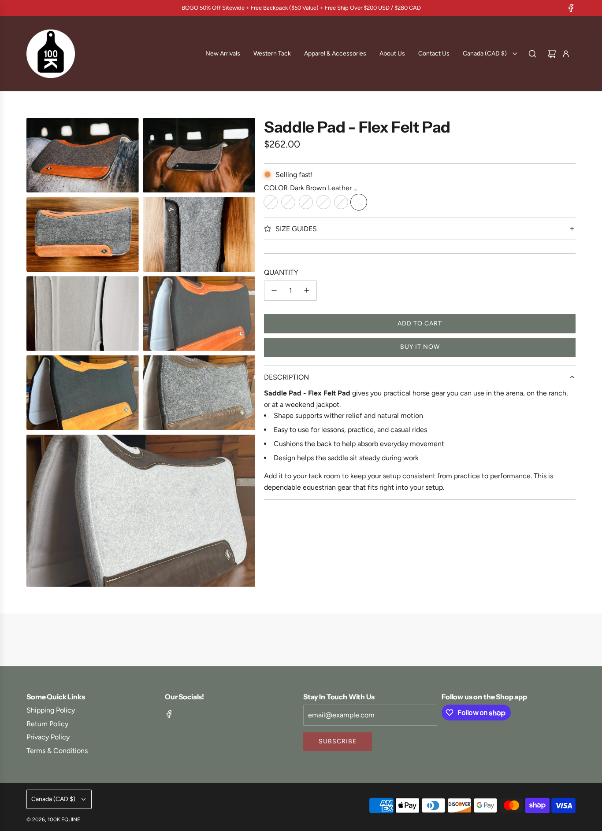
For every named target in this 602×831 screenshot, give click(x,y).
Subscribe (338, 741)
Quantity (281, 272)
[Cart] (551, 53)
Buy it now (420, 347)
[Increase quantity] (306, 290)
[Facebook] (571, 8)
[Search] (532, 53)
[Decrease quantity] (274, 290)
